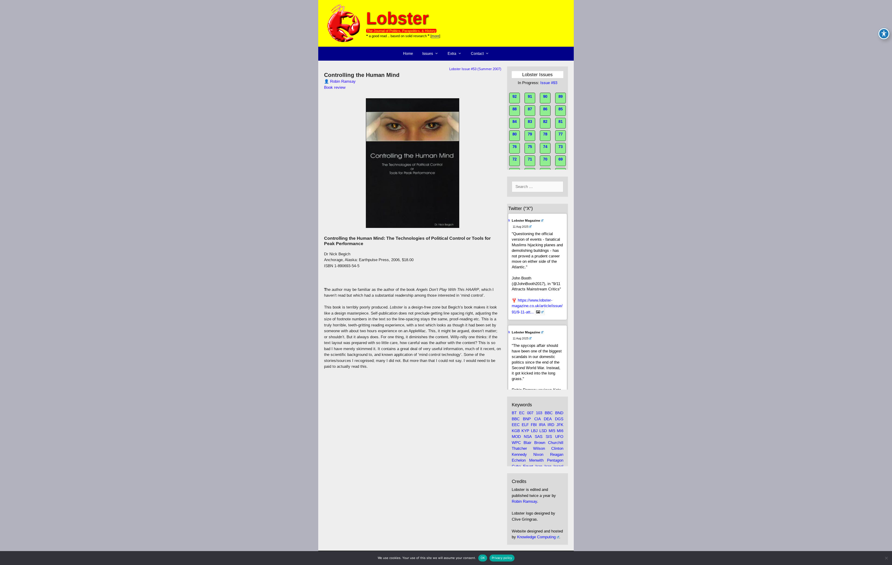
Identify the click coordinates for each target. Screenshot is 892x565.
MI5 (552, 431)
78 (545, 134)
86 (545, 109)
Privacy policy (502, 558)
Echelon (519, 460)
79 (530, 134)
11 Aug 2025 (520, 226)
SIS (549, 436)
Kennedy (519, 454)
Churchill (555, 442)
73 (560, 147)
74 (545, 147)
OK (483, 558)
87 (530, 109)
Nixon (538, 454)
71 (530, 159)
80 (514, 134)
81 (560, 121)
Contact (477, 54)
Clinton (557, 448)
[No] (886, 558)
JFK (559, 425)
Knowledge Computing (536, 537)
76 (514, 147)
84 (514, 121)
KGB (516, 431)
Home (408, 54)
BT (514, 413)
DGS (559, 419)
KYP (525, 431)
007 (530, 413)
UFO (559, 436)
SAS (538, 436)
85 (560, 109)
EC (522, 413)
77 (560, 134)
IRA (542, 425)
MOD (516, 436)
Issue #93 (548, 83)
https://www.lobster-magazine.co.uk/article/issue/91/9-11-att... (537, 306)
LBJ (534, 431)
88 (514, 109)
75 (530, 147)
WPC (516, 442)
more (435, 36)
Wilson (539, 448)
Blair (527, 442)
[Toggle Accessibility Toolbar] (883, 33)
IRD (551, 425)
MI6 (560, 431)
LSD (543, 431)
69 (560, 159)
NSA (527, 436)
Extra (452, 54)
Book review (334, 87)
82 (545, 121)
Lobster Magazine (526, 220)
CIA (537, 419)
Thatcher (519, 448)
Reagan (556, 454)
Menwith (536, 460)
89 (560, 96)
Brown (539, 442)
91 (530, 96)
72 (514, 159)
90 (545, 96)
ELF (525, 425)
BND (559, 413)
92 (514, 96)
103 (539, 413)
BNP (527, 419)
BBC (549, 413)
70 (545, 159)
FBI (534, 425)
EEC (516, 425)
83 (530, 121)
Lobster (397, 18)
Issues (427, 54)
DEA (547, 419)
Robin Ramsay (343, 81)
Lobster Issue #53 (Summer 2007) (475, 69)
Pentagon (555, 460)
